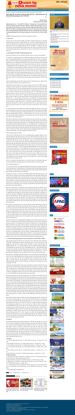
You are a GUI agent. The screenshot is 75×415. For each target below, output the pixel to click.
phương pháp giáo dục (16, 372)
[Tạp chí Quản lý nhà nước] (37, 4)
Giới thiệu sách (53, 146)
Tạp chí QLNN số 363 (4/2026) (55, 87)
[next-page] (9, 394)
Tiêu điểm (52, 14)
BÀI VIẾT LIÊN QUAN (10, 376)
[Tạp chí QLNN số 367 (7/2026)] (59, 59)
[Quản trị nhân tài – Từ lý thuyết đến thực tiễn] (59, 159)
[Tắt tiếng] (65, 186)
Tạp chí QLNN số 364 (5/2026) (55, 85)
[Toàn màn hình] (67, 186)
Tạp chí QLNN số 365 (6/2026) (55, 83)
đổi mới (11, 372)
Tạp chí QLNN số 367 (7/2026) (58, 67)
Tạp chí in (53, 65)
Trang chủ (8, 12)
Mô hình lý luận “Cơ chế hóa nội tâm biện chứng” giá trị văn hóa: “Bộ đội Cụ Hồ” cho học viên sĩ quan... (40, 389)
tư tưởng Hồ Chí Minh (25, 372)
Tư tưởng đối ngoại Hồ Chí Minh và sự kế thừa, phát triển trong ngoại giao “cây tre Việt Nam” (26, 389)
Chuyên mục (13, 12)
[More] (46, 17)
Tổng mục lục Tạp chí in (55, 74)
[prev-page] (7, 394)
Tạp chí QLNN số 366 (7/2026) (55, 82)
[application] (59, 182)
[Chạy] (51, 186)
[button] (67, 10)
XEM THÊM (18, 376)
